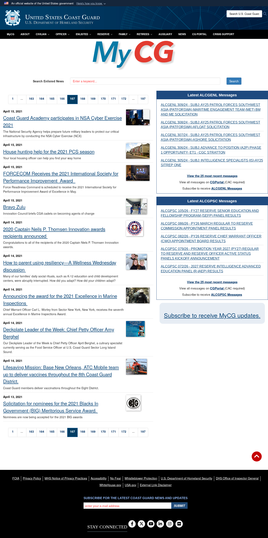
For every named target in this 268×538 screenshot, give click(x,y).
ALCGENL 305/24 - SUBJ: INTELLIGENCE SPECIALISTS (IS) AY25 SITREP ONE (212, 163)
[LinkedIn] (160, 524)
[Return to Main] (257, 459)
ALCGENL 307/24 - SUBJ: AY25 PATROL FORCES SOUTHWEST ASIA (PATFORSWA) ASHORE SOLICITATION (210, 137)
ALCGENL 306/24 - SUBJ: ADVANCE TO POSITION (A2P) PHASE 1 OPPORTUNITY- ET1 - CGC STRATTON (211, 150)
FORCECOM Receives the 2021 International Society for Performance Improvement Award (60, 177)
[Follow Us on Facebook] (132, 524)
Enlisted (82, 34)
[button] (91, 3)
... (22, 98)
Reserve (103, 34)
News (182, 34)
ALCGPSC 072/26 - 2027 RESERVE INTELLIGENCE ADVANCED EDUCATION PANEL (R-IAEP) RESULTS (211, 269)
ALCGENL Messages (226, 188)
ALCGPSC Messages (226, 294)
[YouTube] (151, 524)
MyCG (10, 34)
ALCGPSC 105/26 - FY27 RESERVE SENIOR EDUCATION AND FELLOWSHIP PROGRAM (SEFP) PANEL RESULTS (210, 213)
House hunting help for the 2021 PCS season (48, 151)
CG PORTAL (199, 34)
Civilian (41, 34)
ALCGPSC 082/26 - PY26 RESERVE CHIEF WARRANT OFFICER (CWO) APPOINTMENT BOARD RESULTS (211, 239)
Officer (61, 34)
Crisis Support (223, 34)
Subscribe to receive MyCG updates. (212, 315)
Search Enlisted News (48, 81)
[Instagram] (169, 524)
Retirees (143, 34)
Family (123, 34)
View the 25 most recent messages (212, 175)
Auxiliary (165, 34)
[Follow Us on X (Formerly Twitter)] (141, 524)
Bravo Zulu (14, 206)
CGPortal (217, 182)
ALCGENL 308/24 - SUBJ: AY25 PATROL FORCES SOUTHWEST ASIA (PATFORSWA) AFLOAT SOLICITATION (210, 125)
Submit (179, 506)
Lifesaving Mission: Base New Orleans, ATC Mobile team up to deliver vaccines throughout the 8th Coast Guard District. (61, 374)
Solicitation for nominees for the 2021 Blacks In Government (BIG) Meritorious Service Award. (50, 407)
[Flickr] (179, 524)
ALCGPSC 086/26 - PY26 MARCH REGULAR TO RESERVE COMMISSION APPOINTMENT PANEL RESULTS (207, 226)
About (25, 34)
